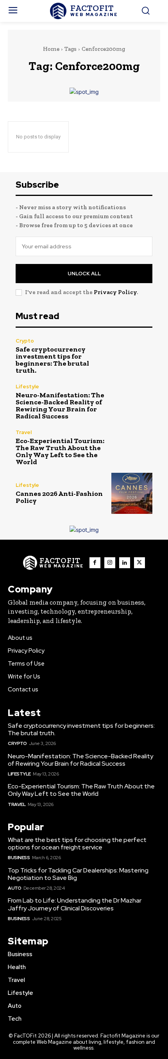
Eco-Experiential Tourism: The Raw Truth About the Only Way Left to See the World (60, 451)
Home (51, 48)
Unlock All (84, 273)
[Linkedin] (124, 562)
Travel (24, 432)
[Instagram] (109, 562)
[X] (139, 562)
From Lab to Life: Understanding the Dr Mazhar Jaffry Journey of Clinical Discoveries (74, 904)
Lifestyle (27, 386)
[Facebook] (94, 562)
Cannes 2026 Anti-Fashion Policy (59, 497)
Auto (14, 888)
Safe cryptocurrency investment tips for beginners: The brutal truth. (52, 360)
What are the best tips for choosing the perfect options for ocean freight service (77, 843)
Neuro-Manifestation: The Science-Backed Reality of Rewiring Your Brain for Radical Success (60, 405)
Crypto (25, 340)
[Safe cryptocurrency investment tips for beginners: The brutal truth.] (131, 356)
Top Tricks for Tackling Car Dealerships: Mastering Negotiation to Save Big (78, 874)
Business (19, 857)
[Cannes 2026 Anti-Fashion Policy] (131, 493)
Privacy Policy (115, 292)
